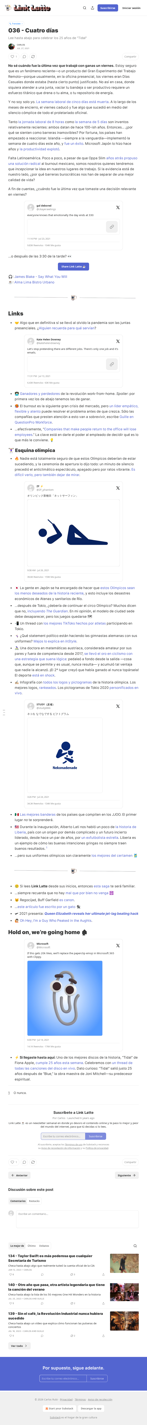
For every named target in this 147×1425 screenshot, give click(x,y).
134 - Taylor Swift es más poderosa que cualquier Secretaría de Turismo (50, 1258)
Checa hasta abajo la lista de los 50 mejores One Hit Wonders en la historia (54, 1294)
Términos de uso (73, 1144)
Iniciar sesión (131, 8)
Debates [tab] (44, 1245)
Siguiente (124, 1175)
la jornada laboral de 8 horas (41, 122)
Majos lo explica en (49, 641)
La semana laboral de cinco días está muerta (72, 102)
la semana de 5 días (91, 122)
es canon (66, 900)
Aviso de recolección (100, 1399)
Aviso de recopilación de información (60, 1148)
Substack (55, 1417)
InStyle (70, 641)
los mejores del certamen (112, 855)
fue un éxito (73, 144)
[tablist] (25, 1201)
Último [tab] (32, 1245)
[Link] (3, 313)
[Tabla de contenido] (3, 712)
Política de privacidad (97, 1148)
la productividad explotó (39, 149)
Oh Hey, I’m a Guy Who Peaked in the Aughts (55, 921)
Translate (16, 23)
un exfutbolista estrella (99, 838)
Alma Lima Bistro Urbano (34, 282)
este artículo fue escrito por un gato (46, 907)
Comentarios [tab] (17, 1201)
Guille (40, 1298)
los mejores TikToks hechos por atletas (75, 623)
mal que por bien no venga (87, 893)
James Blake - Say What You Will (40, 277)
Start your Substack (61, 1408)
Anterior (22, 1175)
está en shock (43, 675)
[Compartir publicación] (92, 7)
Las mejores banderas (38, 814)
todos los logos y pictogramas (67, 682)
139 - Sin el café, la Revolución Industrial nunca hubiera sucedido (55, 1316)
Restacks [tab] (34, 1201)
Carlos (21, 45)
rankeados (47, 688)
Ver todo (17, 1346)
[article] (73, 1265)
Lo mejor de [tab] (17, 1245)
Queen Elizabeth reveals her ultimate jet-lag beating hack (91, 914)
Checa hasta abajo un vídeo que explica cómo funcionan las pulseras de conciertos (52, 1325)
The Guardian (57, 611)
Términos (80, 1399)
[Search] (84, 7)
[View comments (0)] (24, 56)
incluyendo (36, 611)
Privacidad (66, 1399)
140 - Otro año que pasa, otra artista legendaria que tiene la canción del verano (56, 1287)
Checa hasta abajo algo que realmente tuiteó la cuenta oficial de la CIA (51, 1265)
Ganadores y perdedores (40, 394)
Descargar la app (91, 1408)
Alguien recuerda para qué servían (66, 328)
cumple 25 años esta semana (59, 1063)
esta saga (102, 886)
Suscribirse (107, 8)
